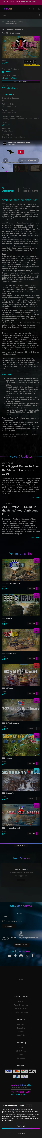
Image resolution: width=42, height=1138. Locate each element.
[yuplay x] (26, 955)
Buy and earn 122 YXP (32, 65)
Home (3, 22)
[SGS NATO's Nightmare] (21, 710)
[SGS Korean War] (21, 780)
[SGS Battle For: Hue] (21, 640)
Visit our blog (21, 945)
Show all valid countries (21, 81)
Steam (8, 71)
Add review (21, 880)
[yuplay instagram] (21, 955)
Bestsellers (21, 1028)
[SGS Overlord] (21, 605)
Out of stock (31, 728)
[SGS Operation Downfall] (21, 815)
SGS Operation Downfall (11, 828)
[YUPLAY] (7, 9)
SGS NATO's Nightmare (10, 723)
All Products (21, 1024)
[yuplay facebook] (32, 955)
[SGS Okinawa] (21, 745)
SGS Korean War (8, 793)
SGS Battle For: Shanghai (11, 583)
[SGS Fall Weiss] (21, 675)
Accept (13, 921)
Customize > (21, 1133)
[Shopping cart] (33, 8)
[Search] (39, 14)
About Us (21, 1001)
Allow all (21, 1126)
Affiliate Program (21, 1051)
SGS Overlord (7, 618)
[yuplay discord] (9, 955)
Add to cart (28, 61)
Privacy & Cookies (21, 1009)
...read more (35, 497)
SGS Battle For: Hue (9, 653)
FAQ (21, 1055)
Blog (21, 1047)
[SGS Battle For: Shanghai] (21, 570)
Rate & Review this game (11, 33)
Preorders (21, 1032)
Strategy (20, 22)
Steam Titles (21, 1035)
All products (11, 22)
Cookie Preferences (21, 1012)
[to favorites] (35, 61)
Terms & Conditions (16, 921)
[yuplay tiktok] (15, 955)
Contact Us (21, 1058)
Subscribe (9, 926)
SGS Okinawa (7, 758)
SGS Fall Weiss (7, 688)
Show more (21, 845)
